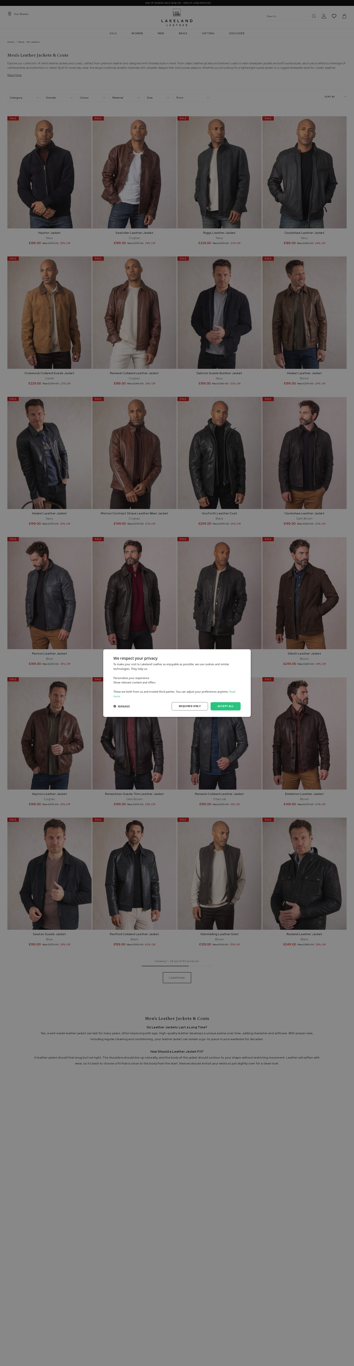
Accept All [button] (226, 706)
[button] (121, 706)
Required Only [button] (190, 706)
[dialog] (177, 683)
